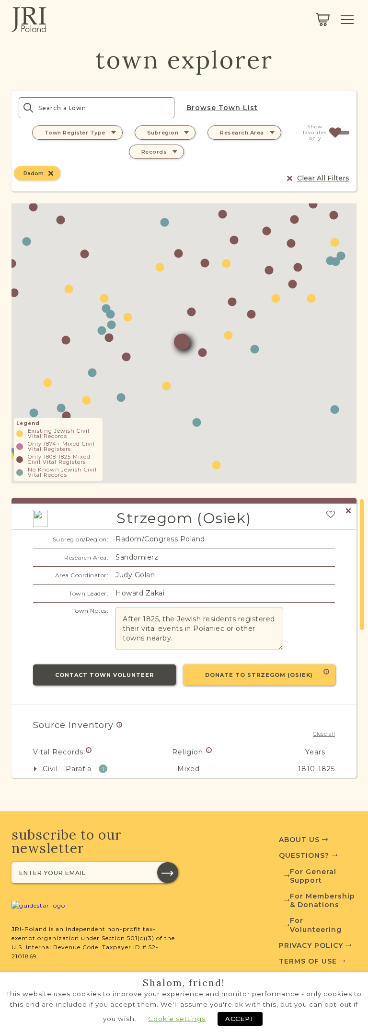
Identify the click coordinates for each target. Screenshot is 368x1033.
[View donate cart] (323, 19)
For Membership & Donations (322, 900)
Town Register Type (75, 132)
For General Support (313, 876)
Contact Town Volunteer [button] (104, 675)
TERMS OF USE (309, 961)
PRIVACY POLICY (312, 945)
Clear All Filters (323, 178)
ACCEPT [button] (240, 1018)
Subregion (163, 132)
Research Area (242, 132)
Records (154, 151)
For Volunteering (316, 924)
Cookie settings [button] (177, 1018)
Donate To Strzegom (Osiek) (259, 675)
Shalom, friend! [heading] (184, 982)
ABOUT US (300, 839)
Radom (33, 173)
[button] (159, 267)
